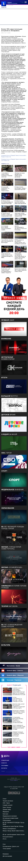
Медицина (6, 811)
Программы (4, 765)
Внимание (6, 854)
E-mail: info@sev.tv (14, 780)
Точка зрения (7, 848)
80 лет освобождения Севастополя (13, 834)
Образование (7, 820)
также (5, 163)
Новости (4, 763)
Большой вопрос (8, 836)
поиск (3, 771)
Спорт (5, 798)
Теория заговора (8, 800)
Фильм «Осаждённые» (9, 828)
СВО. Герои (6, 803)
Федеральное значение (10, 816)
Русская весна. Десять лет (11, 846)
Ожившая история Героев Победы (13, 826)
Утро (4, 844)
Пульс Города (7, 807)
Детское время (7, 856)
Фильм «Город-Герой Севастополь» (13, 830)
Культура (5, 814)
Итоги (4, 839)
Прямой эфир (5, 760)
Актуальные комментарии (10, 818)
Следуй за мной (7, 805)
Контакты (4, 768)
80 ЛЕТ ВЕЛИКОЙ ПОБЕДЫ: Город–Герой (14, 823)
